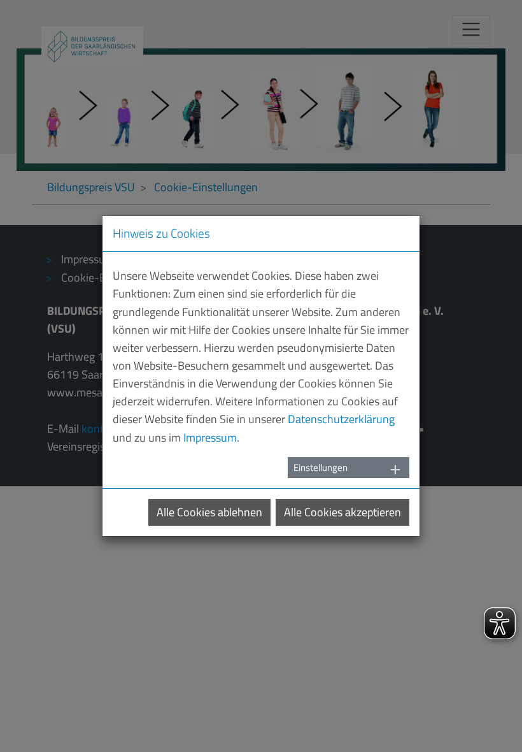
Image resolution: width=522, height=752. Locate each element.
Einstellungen (320, 467)
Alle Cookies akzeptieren (342, 512)
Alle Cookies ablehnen (209, 512)
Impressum (210, 437)
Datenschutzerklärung (341, 419)
